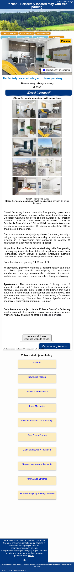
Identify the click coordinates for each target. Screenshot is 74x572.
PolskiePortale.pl (19, 571)
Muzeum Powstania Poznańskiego (37, 420)
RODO (31, 555)
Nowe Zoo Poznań (37, 377)
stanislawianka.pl (65, 1)
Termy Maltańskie (37, 406)
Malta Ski (37, 362)
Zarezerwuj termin (54, 346)
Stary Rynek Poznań (37, 435)
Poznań (65, 41)
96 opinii (65, 201)
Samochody (24, 37)
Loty (8, 37)
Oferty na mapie (27, 33)
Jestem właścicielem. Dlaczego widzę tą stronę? (37, 337)
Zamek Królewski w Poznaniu (37, 450)
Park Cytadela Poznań (37, 479)
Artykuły (56, 37)
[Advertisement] (37, 535)
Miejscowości (43, 33)
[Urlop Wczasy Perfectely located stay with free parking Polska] (24, 117)
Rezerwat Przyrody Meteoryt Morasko (37, 493)
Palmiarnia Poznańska (37, 391)
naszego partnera (51, 314)
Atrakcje (40, 37)
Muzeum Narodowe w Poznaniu (37, 464)
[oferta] (44, 70)
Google (7, 543)
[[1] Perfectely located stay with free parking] (37, 56)
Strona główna (10, 33)
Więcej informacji (39, 92)
